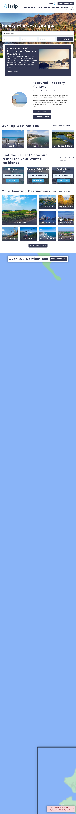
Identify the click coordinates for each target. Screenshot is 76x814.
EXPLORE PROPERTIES (42, 117)
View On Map (12, 180)
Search (65, 39)
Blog (72, 7)
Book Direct (13, 71)
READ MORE (42, 111)
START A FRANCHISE (66, 3)
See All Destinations (38, 245)
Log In (50, 3)
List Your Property (60, 7)
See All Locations (58, 259)
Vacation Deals (43, 7)
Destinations (29, 7)
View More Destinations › (63, 125)
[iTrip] (10, 6)
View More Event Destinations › (67, 159)
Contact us (69, 10)
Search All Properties (13, 176)
